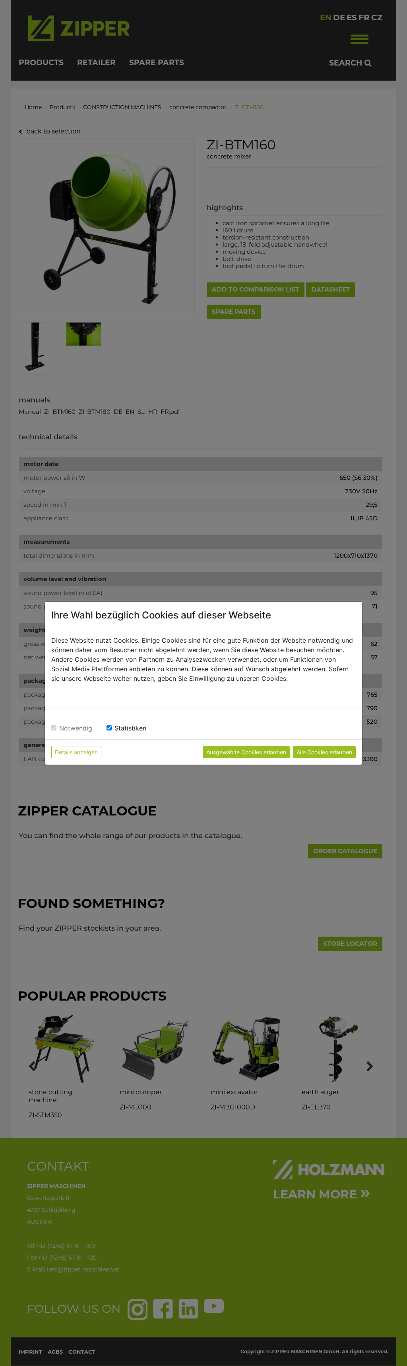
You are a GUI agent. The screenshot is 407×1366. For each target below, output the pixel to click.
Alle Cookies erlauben (324, 752)
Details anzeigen (76, 752)
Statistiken (130, 728)
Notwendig (75, 728)
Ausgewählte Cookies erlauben (246, 752)
